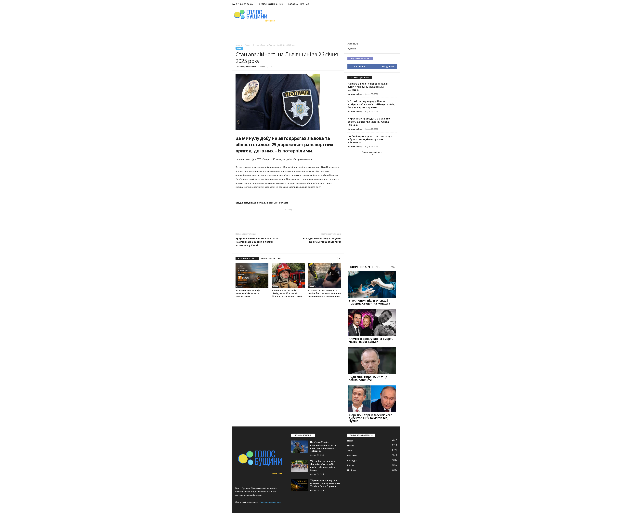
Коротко (351, 465)
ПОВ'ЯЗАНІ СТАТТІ (247, 258)
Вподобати (388, 66)
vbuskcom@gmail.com (270, 502)
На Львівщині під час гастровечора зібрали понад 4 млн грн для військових (369, 139)
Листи (350, 450)
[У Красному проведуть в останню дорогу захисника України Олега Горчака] (299, 485)
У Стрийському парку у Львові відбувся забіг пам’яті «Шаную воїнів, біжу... (323, 465)
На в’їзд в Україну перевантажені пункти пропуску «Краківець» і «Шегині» (368, 86)
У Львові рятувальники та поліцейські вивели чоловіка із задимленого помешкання (324, 293)
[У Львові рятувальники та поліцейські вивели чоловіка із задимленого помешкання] (324, 275)
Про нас (304, 4)
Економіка (352, 455)
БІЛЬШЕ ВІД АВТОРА (271, 258)
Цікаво (350, 445)
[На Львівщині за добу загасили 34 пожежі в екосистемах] (252, 275)
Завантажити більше (372, 152)
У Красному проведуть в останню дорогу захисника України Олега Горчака (368, 121)
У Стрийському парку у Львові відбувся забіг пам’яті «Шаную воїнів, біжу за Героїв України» (371, 104)
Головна (293, 4)
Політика (351, 470)
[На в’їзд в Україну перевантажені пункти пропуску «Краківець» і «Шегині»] (299, 446)
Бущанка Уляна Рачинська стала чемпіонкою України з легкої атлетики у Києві (257, 242)
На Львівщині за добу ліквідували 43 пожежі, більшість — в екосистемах (287, 293)
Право (239, 48)
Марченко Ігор (248, 66)
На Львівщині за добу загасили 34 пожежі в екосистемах (248, 293)
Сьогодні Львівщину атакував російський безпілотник (321, 240)
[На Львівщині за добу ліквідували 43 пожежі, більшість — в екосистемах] (288, 275)
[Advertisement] (288, 217)
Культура (351, 460)
